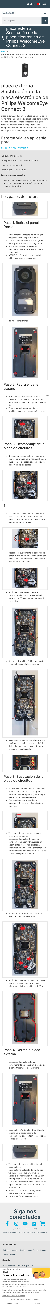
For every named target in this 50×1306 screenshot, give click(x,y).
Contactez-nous (9, 1254)
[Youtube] (25, 1223)
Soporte (27, 1266)
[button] (45, 13)
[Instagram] (16, 1223)
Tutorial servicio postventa (13, 1266)
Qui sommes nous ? (10, 1250)
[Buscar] (45, 20)
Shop (32, 4)
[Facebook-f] (7, 1223)
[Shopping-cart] (42, 1223)
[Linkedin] (34, 1223)
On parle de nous (39, 1250)
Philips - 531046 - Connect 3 (14, 148)
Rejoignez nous (26, 1250)
